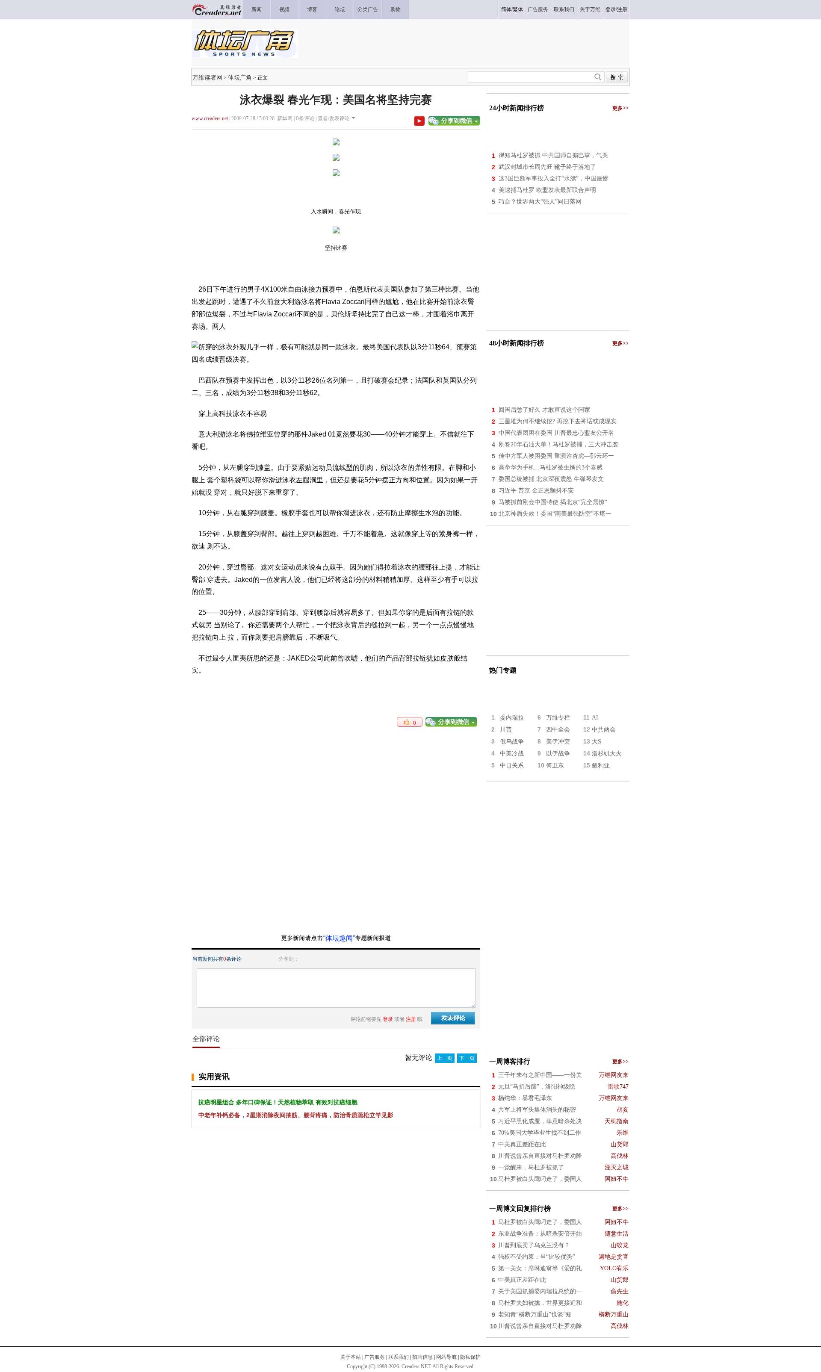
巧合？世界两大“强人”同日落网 (540, 201)
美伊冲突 (558, 741)
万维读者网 (207, 77)
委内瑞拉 (512, 717)
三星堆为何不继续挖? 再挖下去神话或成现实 (558, 421)
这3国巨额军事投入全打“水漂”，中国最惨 (553, 178)
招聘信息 (422, 1357)
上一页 (444, 1058)
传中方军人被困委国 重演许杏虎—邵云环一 (556, 456)
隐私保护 (470, 1357)
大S (596, 741)
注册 (622, 9)
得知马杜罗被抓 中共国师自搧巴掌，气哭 (553, 155)
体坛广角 (240, 77)
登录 (610, 9)
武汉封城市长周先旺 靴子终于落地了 (547, 167)
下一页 (467, 1058)
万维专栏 (558, 717)
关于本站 (350, 1357)
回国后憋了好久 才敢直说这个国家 (544, 410)
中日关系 (512, 765)
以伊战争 (558, 753)
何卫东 (555, 765)
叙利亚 (601, 765)
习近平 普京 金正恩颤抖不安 (536, 490)
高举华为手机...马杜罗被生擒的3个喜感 (550, 467)
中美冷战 (512, 753)
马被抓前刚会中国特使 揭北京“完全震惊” (553, 502)
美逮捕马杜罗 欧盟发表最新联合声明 (547, 190)
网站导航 (446, 1357)
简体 (506, 9)
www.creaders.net (210, 118)
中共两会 (604, 729)
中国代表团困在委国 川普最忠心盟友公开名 (556, 433)
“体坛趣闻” (339, 938)
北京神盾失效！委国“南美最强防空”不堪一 (555, 513)
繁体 (518, 9)
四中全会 (558, 729)
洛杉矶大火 (607, 753)
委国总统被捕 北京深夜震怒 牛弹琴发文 (551, 479)
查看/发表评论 (334, 118)
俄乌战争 (512, 741)
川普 (506, 729)
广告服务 (374, 1357)
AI (595, 717)
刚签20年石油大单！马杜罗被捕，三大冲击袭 (558, 444)
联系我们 (398, 1357)
